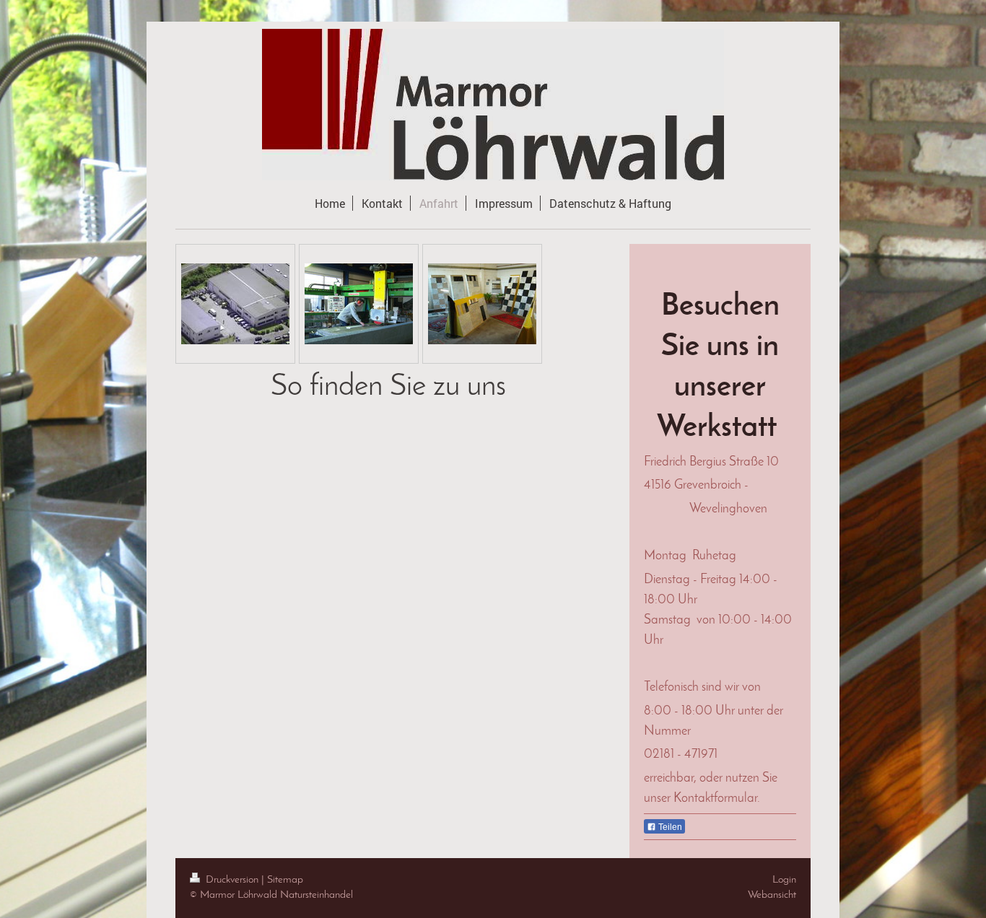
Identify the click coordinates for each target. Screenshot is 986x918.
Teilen (669, 827)
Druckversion (232, 880)
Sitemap (285, 880)
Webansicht (772, 895)
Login (784, 880)
